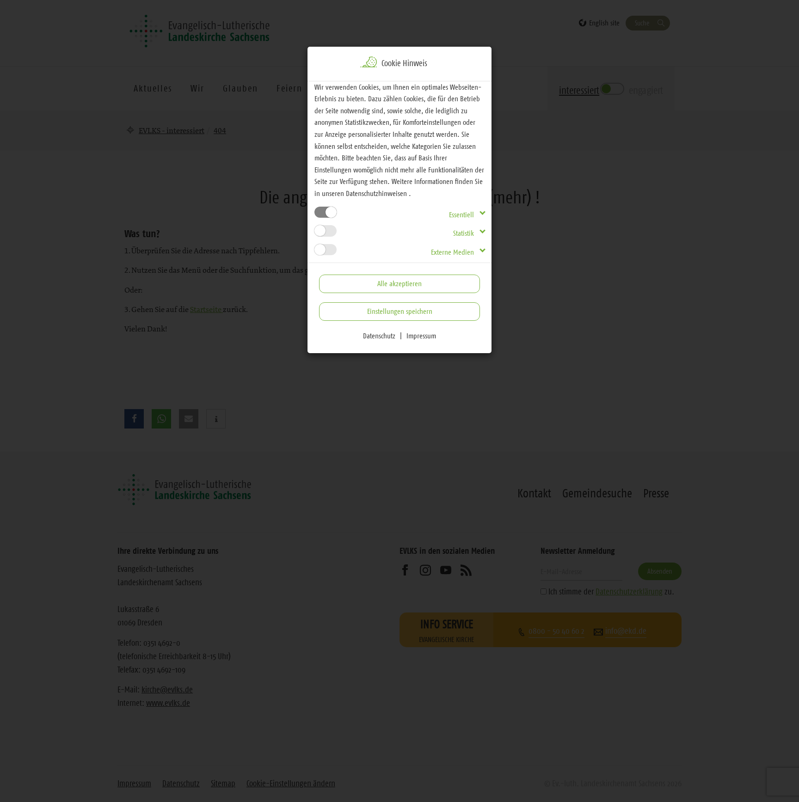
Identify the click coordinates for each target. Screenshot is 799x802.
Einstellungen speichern (399, 311)
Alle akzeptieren (399, 283)
